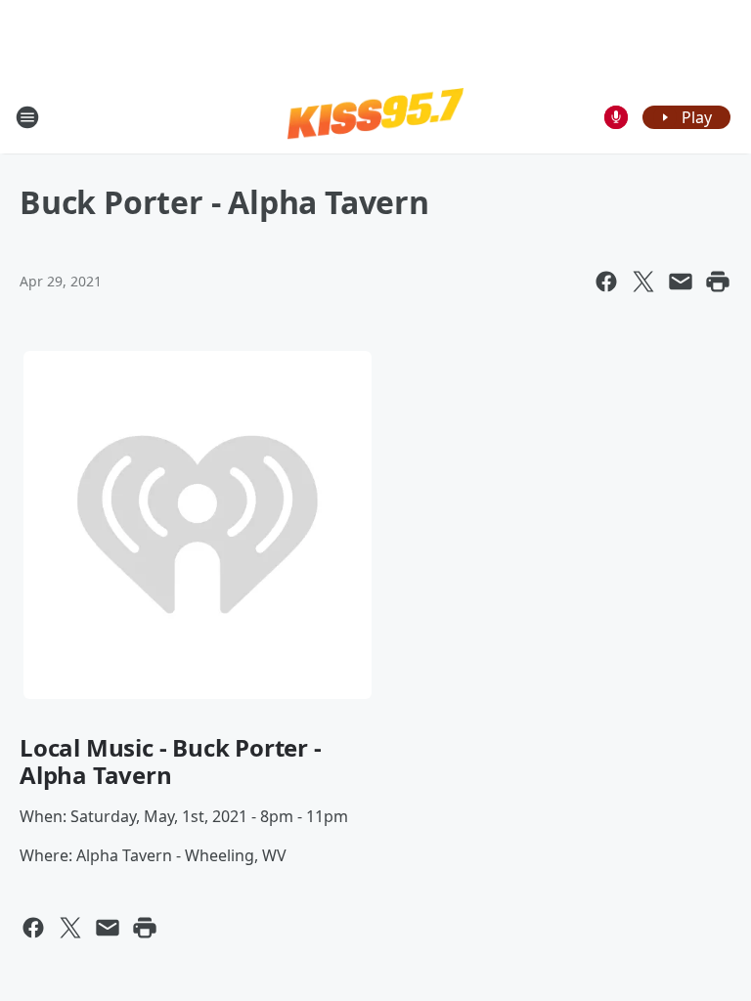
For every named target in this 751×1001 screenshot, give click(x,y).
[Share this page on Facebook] (606, 281)
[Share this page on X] (643, 281)
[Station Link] (375, 116)
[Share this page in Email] (680, 281)
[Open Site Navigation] (27, 117)
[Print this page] (717, 281)
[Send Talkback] (616, 117)
